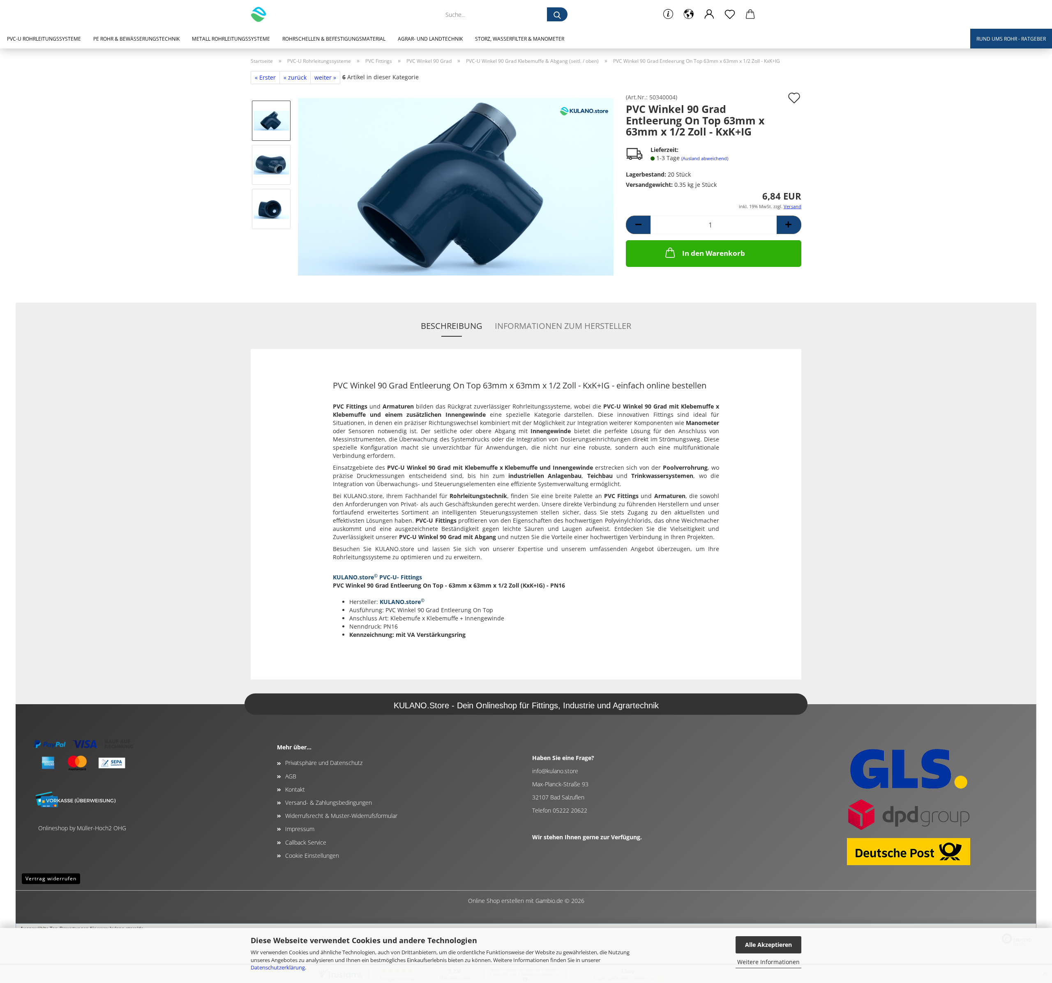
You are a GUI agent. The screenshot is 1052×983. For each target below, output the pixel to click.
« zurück (295, 77)
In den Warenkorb (713, 253)
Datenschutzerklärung (278, 967)
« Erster (265, 77)
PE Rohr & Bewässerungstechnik (136, 38)
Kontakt (295, 789)
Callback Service (305, 842)
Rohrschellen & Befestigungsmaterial (333, 38)
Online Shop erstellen (496, 901)
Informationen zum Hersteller (563, 325)
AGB (290, 776)
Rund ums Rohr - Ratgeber (1011, 38)
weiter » (325, 77)
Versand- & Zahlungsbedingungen (328, 802)
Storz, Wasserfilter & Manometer (519, 38)
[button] (688, 14)
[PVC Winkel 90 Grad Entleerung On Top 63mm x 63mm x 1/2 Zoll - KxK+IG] (456, 186)
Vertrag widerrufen (50, 878)
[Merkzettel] (730, 14)
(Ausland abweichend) (704, 158)
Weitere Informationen (768, 962)
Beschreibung (451, 325)
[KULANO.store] (261, 14)
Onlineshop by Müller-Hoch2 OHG (82, 828)
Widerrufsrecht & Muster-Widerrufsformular (341, 816)
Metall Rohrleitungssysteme (231, 38)
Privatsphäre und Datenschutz (323, 763)
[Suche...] (557, 14)
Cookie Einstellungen (312, 855)
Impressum (299, 829)
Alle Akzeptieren (768, 945)
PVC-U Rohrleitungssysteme (44, 38)
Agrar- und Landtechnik (430, 38)
